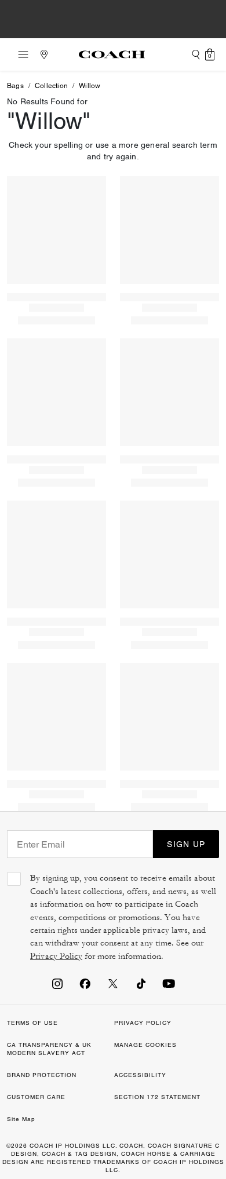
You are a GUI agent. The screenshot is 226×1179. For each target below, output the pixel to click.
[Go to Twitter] (113, 983)
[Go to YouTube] (169, 983)
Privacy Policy (56, 956)
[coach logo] (112, 54)
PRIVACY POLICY (143, 1023)
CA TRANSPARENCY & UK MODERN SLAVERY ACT (49, 1049)
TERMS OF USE (32, 1023)
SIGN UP (186, 844)
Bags (15, 86)
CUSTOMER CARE (36, 1097)
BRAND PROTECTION (41, 1075)
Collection (51, 86)
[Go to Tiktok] (141, 983)
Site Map (21, 1119)
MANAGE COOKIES (145, 1045)
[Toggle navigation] (19, 54)
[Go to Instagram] (57, 983)
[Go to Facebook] (85, 983)
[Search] (196, 54)
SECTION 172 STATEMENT (157, 1097)
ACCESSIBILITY (140, 1075)
